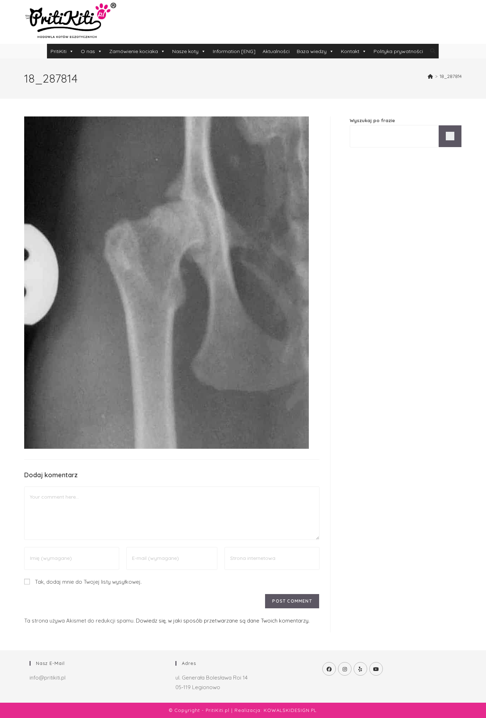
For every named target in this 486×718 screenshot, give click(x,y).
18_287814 (451, 76)
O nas (88, 51)
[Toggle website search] (433, 51)
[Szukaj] (450, 136)
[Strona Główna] (430, 76)
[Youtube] (376, 669)
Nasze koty (185, 51)
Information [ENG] (234, 51)
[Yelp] (360, 669)
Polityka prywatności (398, 51)
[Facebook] (329, 669)
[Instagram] (345, 669)
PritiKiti (59, 51)
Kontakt (350, 51)
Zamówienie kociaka (133, 51)
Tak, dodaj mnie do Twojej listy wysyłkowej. (87, 581)
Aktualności (276, 51)
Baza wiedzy (312, 51)
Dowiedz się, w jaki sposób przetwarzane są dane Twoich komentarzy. (223, 620)
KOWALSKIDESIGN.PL (290, 710)
